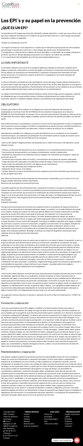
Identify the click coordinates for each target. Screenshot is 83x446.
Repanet (27, 421)
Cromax (27, 417)
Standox (27, 419)
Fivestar (27, 414)
